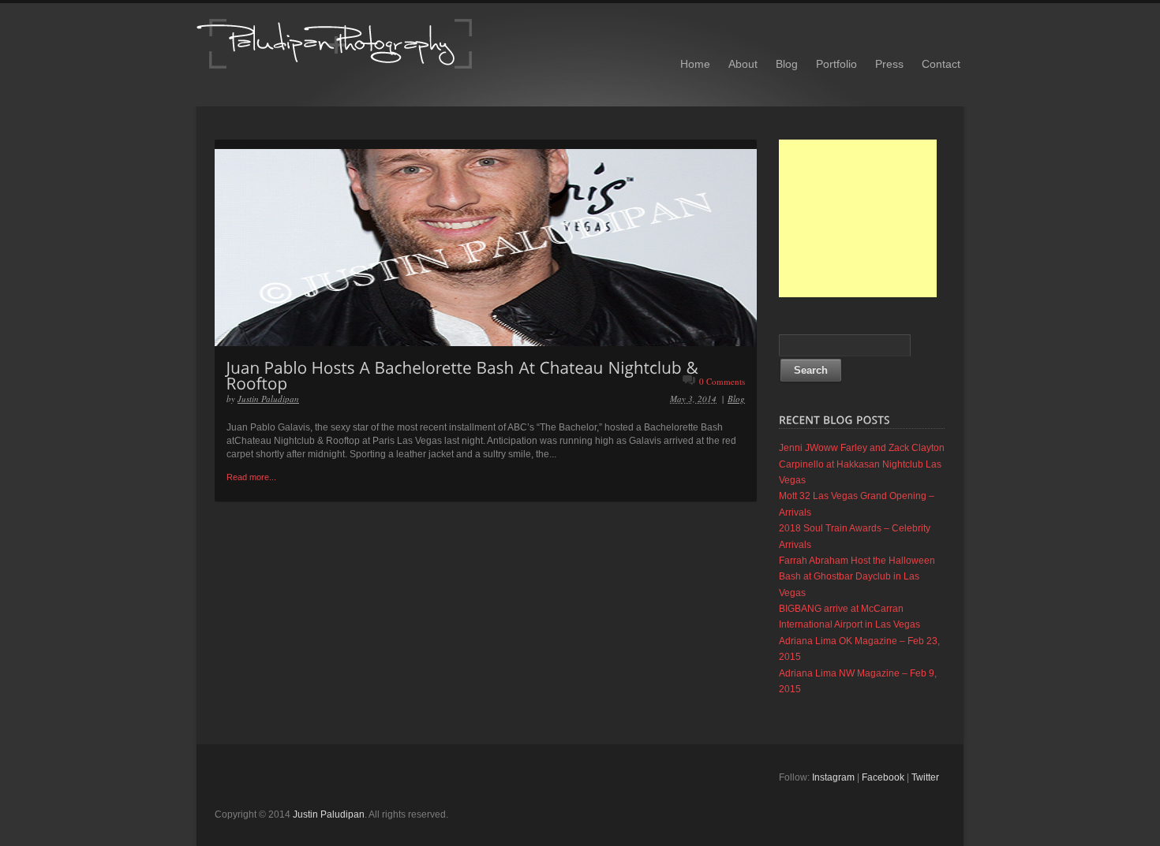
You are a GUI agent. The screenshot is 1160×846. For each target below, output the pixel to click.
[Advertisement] (858, 218)
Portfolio (836, 64)
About (743, 64)
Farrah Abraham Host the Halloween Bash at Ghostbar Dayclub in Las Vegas (857, 576)
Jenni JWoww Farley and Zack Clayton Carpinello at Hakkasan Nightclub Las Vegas (862, 464)
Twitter (925, 777)
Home (695, 64)
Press (889, 64)
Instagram (833, 777)
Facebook (883, 777)
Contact (941, 64)
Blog (787, 64)
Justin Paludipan (268, 398)
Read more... (251, 477)
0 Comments (722, 381)
